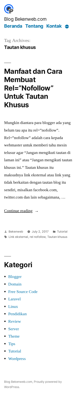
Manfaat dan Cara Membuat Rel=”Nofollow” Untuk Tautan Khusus (33, 88)
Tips (11, 343)
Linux (13, 306)
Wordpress (17, 358)
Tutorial (62, 231)
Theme (14, 336)
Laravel (14, 299)
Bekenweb (16, 231)
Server (13, 329)
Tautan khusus (57, 237)
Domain (14, 284)
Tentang (34, 26)
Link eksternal (18, 237)
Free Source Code (23, 291)
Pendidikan (17, 314)
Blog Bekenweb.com (25, 19)
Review (14, 321)
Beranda (13, 26)
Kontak (53, 26)
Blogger (14, 276)
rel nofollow (38, 237)
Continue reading (21, 210)
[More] (67, 26)
